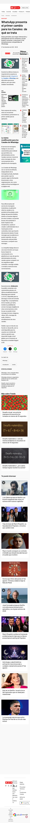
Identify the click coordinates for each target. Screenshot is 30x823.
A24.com (14, 781)
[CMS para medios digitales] (24, 814)
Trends (2, 15)
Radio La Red (25, 7)
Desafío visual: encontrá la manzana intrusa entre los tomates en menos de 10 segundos (8, 385)
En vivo (17, 7)
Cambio (14, 364)
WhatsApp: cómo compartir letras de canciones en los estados (10, 373)
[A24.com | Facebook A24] (6, 785)
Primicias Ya (21, 11)
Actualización (14, 15)
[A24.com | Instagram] (11, 785)
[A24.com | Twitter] (8, 785)
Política (3, 11)
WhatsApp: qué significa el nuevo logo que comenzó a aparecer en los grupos (4, 100)
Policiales (28, 11)
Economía (8, 11)
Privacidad (22, 787)
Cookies (22, 794)
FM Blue (14, 790)
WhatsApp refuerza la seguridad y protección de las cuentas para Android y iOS (10, 379)
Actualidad (14, 11)
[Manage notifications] (26, 817)
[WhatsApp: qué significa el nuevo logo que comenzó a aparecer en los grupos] (13, 98)
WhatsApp (8, 15)
